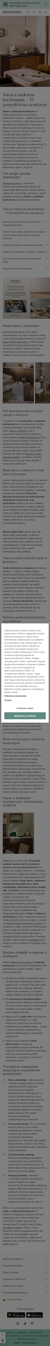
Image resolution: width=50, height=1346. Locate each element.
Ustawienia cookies (25, 708)
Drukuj (8, 699)
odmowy (33, 685)
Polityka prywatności (15, 695)
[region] (25, 673)
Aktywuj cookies (25, 715)
